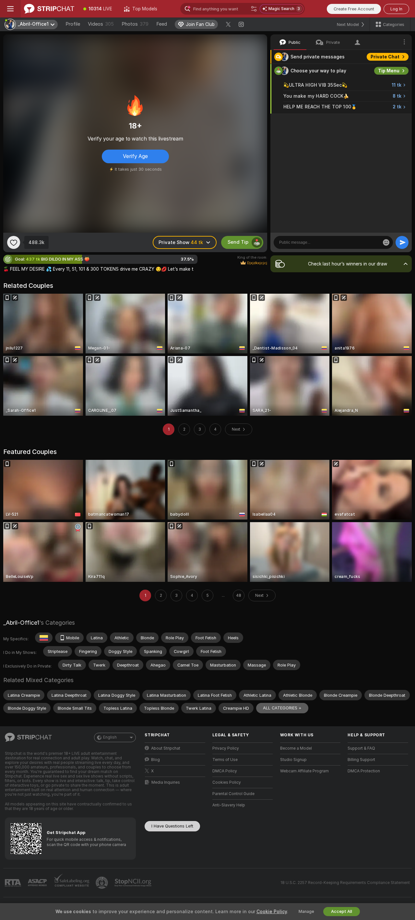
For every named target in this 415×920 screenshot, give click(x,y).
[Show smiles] (386, 242)
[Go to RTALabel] (13, 883)
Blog (155, 759)
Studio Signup (293, 759)
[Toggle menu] (10, 9)
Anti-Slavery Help (228, 805)
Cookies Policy (226, 782)
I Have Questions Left (172, 826)
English (110, 737)
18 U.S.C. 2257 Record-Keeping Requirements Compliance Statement (345, 882)
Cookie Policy (271, 911)
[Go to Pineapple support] (102, 883)
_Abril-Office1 (21, 622)
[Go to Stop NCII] (133, 883)
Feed (161, 24)
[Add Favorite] (13, 242)
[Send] (402, 242)
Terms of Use (225, 759)
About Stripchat (165, 748)
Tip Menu (388, 70)
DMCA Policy (224, 771)
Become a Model (296, 748)
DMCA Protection (364, 771)
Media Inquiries (165, 782)
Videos (101, 24)
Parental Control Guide (233, 793)
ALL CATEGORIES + (282, 707)
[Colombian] (44, 637)
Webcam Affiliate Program (304, 771)
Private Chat (385, 56)
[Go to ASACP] (38, 882)
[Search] (253, 8)
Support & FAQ (361, 748)
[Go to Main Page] (49, 9)
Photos (135, 24)
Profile (72, 24)
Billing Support (361, 759)
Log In (396, 8)
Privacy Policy (225, 748)
